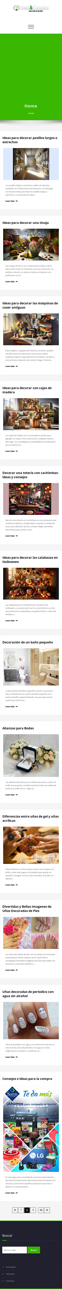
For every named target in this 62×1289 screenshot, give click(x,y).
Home (31, 113)
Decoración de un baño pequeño (27, 642)
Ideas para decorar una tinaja (25, 223)
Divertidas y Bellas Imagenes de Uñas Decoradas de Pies (26, 908)
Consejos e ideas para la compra (27, 1079)
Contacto (10, 1281)
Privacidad (10, 1267)
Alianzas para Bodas (18, 728)
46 (41, 1210)
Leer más (10, 201)
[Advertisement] (31, 70)
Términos (10, 1274)
